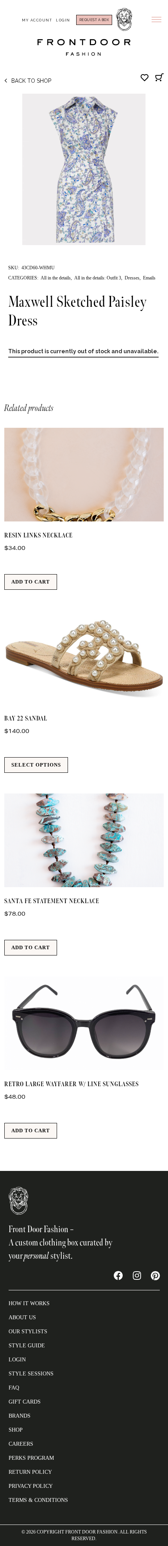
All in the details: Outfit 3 (97, 278)
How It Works (29, 1303)
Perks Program (31, 1458)
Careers (21, 1444)
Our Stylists (28, 1331)
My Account (37, 20)
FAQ (14, 1388)
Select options (36, 765)
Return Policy (30, 1472)
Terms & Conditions (38, 1500)
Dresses (132, 278)
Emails (149, 278)
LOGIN (17, 1360)
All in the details (56, 278)
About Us (22, 1317)
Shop (16, 1430)
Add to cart (30, 582)
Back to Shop (31, 81)
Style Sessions (31, 1374)
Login (63, 20)
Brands (19, 1416)
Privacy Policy (31, 1486)
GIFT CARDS (25, 1402)
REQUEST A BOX (94, 20)
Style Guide (27, 1346)
